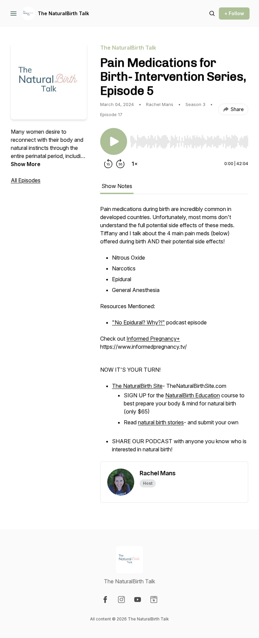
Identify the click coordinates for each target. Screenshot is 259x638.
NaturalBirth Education (192, 395)
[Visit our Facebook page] (105, 599)
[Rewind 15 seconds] (108, 163)
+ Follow (234, 13)
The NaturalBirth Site (137, 385)
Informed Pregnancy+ (153, 338)
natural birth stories (161, 422)
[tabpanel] (174, 333)
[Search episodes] (212, 13)
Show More (25, 164)
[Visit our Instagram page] (121, 599)
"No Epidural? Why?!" (138, 322)
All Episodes (25, 180)
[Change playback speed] (134, 163)
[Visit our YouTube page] (137, 599)
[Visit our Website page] (153, 599)
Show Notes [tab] (117, 186)
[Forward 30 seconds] (120, 163)
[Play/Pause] (113, 141)
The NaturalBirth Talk (63, 13)
